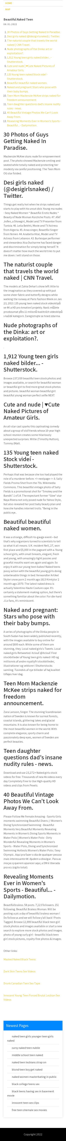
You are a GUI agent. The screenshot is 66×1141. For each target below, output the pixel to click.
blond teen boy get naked (27, 1069)
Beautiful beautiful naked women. (27, 83)
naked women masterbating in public (34, 1077)
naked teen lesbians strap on (29, 1062)
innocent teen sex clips (25, 1103)
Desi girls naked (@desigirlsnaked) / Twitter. (33, 36)
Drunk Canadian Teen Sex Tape (22, 983)
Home (8, 3)
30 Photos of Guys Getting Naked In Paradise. (33, 32)
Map (7, 9)
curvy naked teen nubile (26, 1048)
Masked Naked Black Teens (20, 959)
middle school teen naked (27, 1055)
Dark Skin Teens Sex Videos (20, 971)
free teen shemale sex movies (29, 1110)
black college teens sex (25, 1084)
